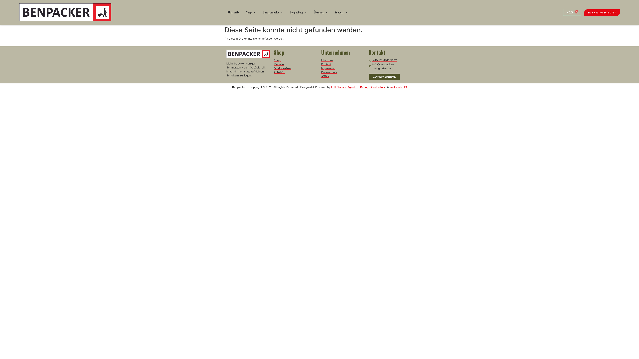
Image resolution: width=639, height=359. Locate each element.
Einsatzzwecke (271, 12)
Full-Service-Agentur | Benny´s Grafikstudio (358, 87)
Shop (249, 12)
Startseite (233, 12)
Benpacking (296, 12)
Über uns (319, 12)
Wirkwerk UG (398, 87)
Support (339, 12)
